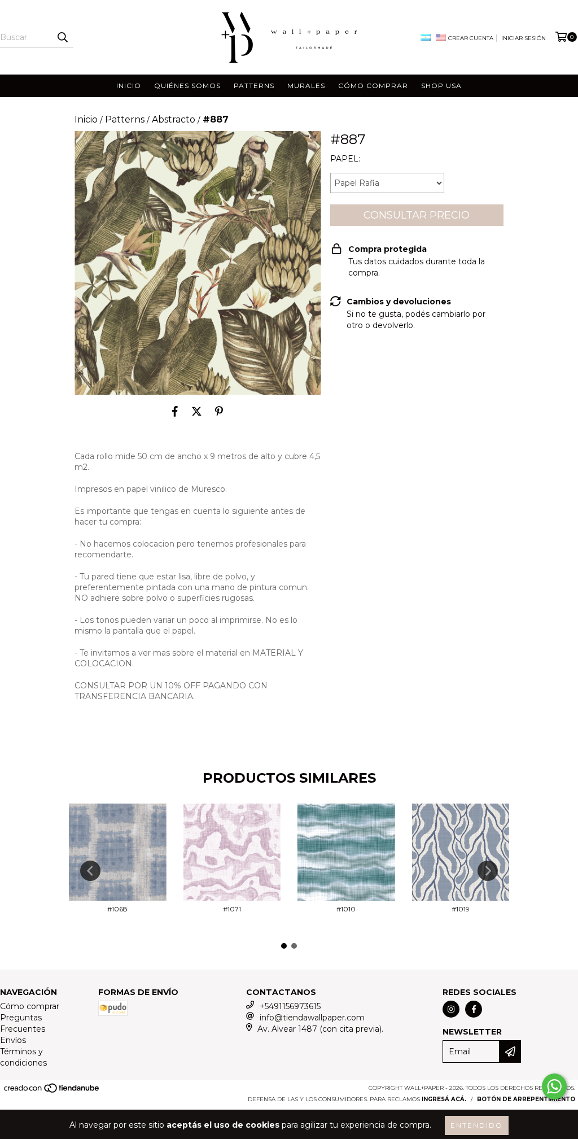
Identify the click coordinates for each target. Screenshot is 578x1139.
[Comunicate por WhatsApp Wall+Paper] (554, 1086)
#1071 (232, 909)
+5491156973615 (290, 1006)
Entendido (476, 1125)
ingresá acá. (444, 1099)
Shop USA (441, 85)
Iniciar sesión (523, 38)
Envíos (13, 1040)
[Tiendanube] (52, 1092)
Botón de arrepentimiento (526, 1099)
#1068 (117, 909)
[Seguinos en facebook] (473, 1009)
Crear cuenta (470, 38)
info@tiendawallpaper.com (312, 1018)
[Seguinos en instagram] (451, 1009)
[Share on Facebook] (175, 411)
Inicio (128, 85)
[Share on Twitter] (196, 411)
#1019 (461, 909)
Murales (306, 85)
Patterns (254, 85)
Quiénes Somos (187, 85)
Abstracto (173, 119)
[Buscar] (62, 37)
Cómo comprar (373, 85)
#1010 (346, 909)
